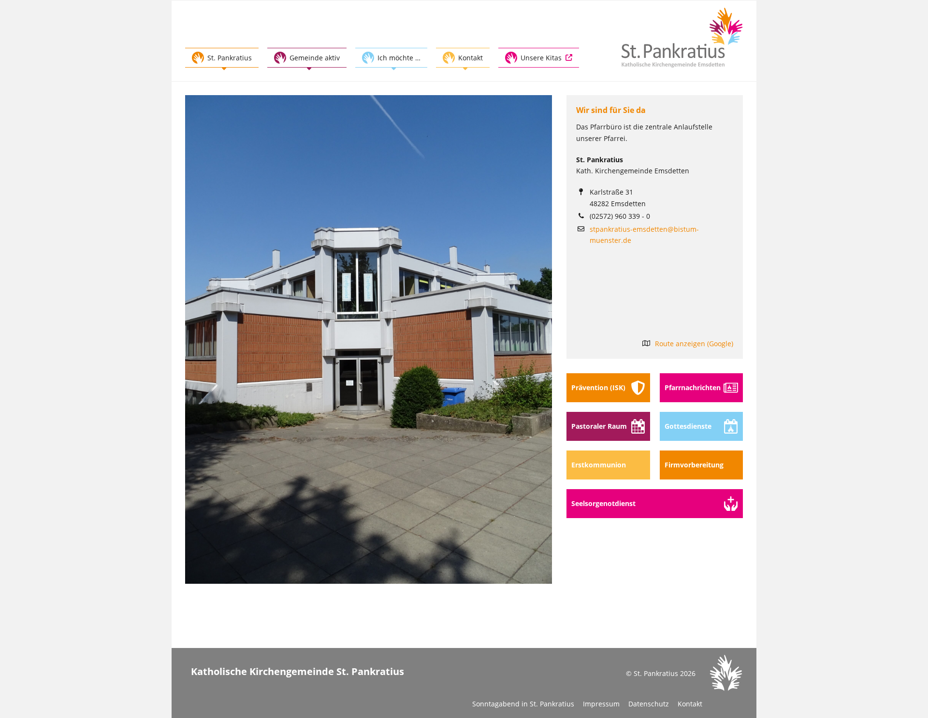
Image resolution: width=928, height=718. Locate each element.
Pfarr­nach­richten (693, 387)
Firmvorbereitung (694, 464)
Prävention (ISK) (598, 387)
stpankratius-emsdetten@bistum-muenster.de (644, 235)
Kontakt (690, 703)
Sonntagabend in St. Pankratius (523, 703)
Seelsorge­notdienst (603, 503)
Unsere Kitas (541, 57)
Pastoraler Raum (599, 426)
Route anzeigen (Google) (694, 343)
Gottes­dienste (688, 426)
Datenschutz (648, 703)
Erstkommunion (598, 464)
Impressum (601, 703)
